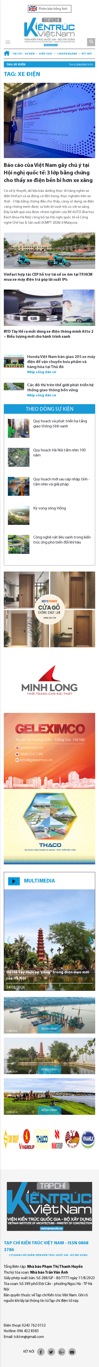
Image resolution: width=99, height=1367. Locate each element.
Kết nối (86, 54)
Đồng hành (49, 1029)
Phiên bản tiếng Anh (52, 9)
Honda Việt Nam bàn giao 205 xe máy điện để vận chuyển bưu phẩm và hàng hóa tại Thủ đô (61, 362)
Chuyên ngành (67, 54)
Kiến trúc (46, 54)
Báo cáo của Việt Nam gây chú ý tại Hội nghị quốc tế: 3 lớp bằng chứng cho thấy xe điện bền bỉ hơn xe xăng (48, 173)
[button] (90, 940)
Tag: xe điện (15, 64)
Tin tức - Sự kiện (23, 54)
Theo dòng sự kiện (49, 409)
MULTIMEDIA (39, 881)
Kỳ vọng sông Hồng (49, 508)
